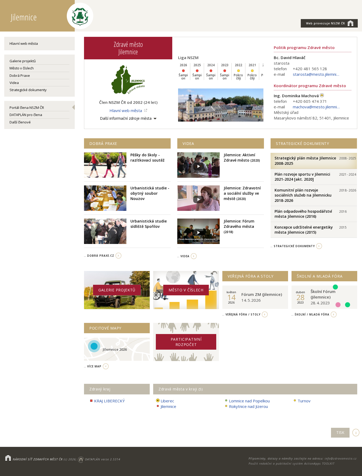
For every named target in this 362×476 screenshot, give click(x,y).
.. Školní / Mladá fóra (310, 314)
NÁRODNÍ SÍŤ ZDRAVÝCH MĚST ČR (38, 459)
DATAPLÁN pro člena (26, 114)
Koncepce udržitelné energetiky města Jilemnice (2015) (304, 230)
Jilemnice (168, 406)
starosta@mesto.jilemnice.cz (317, 74)
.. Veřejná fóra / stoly (241, 314)
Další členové (20, 122)
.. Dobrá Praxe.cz (99, 255)
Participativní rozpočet (186, 342)
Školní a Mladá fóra (319, 276)
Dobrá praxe (103, 143)
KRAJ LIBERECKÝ (109, 400)
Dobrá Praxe (20, 75)
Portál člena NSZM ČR (27, 107)
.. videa (183, 256)
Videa (14, 82)
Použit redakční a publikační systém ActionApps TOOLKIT (291, 463)
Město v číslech (22, 68)
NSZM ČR (325, 23)
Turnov (304, 400)
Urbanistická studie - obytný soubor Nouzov (149, 193)
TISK (340, 432)
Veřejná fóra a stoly (250, 276)
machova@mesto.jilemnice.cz (317, 106)
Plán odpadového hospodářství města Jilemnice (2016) (303, 214)
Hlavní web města (24, 43)
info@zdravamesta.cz (341, 458)
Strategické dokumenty (28, 89)
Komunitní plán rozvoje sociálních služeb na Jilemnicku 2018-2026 (303, 195)
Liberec (167, 400)
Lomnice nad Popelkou (249, 400)
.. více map (92, 366)
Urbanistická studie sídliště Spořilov (148, 224)
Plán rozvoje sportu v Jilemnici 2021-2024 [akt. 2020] (302, 177)
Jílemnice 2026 (115, 349)
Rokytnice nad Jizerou (248, 406)
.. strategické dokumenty (293, 246)
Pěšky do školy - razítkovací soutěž (147, 157)
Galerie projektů (23, 61)
